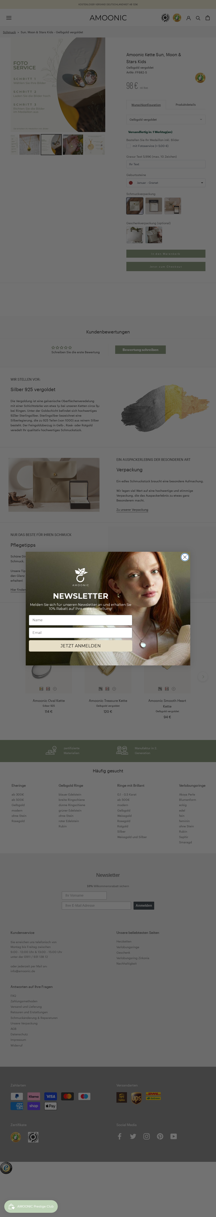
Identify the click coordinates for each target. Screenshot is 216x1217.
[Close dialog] (185, 557)
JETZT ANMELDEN (81, 645)
